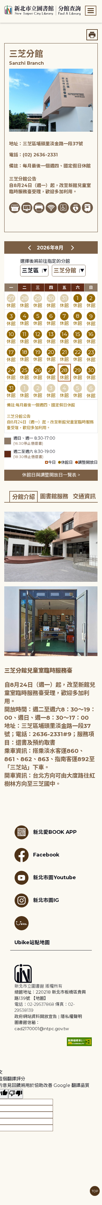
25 (24, 370)
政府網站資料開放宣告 (35, 1016)
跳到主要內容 (14, 4)
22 (78, 352)
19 (38, 352)
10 (11, 334)
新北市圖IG (46, 900)
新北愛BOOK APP (55, 832)
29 (38, 298)
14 (64, 334)
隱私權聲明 (71, 1016)
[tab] (23, 496)
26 (38, 370)
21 (64, 352)
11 (24, 334)
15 (77, 334)
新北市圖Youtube (54, 877)
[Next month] (72, 247)
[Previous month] (29, 247)
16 (91, 334)
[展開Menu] (91, 10)
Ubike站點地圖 (32, 942)
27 (11, 298)
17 (11, 352)
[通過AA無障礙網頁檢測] (79, 1041)
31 (64, 298)
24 (11, 370)
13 (51, 334)
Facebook (46, 854)
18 (24, 352)
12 (37, 334)
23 (91, 352)
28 (24, 298)
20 (51, 352)
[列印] (92, 34)
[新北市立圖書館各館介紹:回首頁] (42, 9)
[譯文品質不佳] (15, 1094)
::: (2, 4)
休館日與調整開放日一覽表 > (51, 475)
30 (51, 298)
